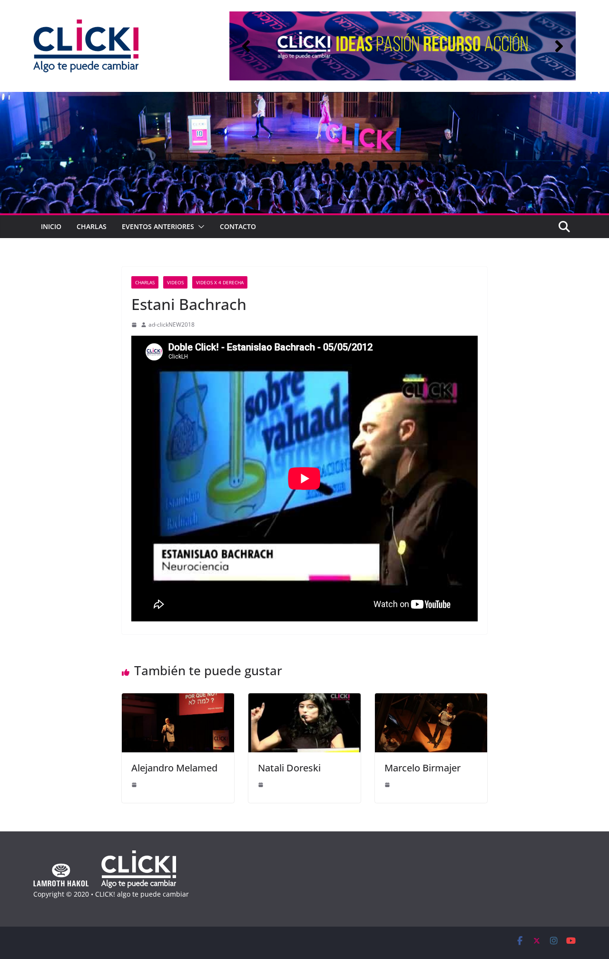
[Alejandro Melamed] (178, 700)
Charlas (92, 226)
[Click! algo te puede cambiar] (304, 98)
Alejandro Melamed (174, 767)
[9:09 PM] (134, 325)
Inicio (51, 226)
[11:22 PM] (134, 785)
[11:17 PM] (387, 785)
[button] (246, 46)
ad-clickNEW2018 (171, 324)
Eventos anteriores (158, 226)
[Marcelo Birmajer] (431, 700)
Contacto (238, 226)
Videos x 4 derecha (220, 282)
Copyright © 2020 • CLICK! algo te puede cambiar (111, 894)
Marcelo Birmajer (422, 767)
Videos (175, 282)
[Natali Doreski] (304, 700)
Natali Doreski (289, 767)
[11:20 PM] (261, 785)
